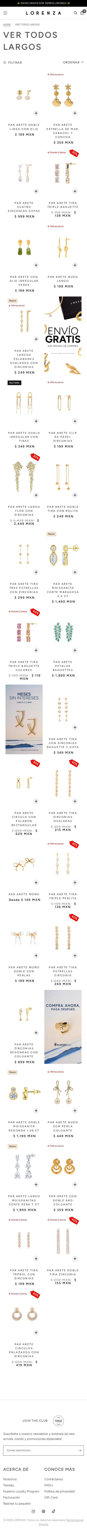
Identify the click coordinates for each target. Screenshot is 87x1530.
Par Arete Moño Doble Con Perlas (24, 971)
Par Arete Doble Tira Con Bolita (63, 508)
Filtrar (15, 62)
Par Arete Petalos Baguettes (63, 666)
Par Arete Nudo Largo (63, 278)
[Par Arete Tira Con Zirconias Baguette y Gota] (63, 709)
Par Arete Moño (24, 894)
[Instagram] (33, 1511)
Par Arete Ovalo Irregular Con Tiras (24, 436)
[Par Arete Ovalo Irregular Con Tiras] (24, 403)
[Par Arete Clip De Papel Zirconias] (63, 403)
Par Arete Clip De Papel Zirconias (63, 436)
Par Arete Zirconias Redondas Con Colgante (24, 1050)
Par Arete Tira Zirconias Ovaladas (63, 817)
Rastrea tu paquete (16, 1503)
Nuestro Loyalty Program (21, 1491)
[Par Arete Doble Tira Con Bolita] (63, 477)
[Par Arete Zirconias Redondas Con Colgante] (24, 1014)
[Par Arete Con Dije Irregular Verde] (24, 247)
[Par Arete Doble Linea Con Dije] (24, 95)
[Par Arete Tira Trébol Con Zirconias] (24, 1240)
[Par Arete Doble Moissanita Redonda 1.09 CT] (24, 1092)
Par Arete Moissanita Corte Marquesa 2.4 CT (63, 590)
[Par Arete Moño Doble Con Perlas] (24, 937)
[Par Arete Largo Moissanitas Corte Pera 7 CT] (24, 1166)
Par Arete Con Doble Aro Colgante (63, 1200)
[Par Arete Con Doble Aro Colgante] (63, 1166)
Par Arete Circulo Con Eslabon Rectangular (24, 819)
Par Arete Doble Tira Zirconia (63, 1272)
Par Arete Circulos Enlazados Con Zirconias (24, 1350)
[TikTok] (53, 1511)
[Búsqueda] (75, 13)
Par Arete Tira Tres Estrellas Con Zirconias (24, 587)
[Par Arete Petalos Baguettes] (63, 632)
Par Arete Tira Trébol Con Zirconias (24, 1274)
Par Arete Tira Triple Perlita (63, 896)
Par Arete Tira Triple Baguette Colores (24, 666)
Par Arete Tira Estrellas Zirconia (63, 971)
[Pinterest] (43, 1511)
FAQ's (48, 1485)
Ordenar (71, 62)
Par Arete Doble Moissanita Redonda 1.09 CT (24, 1126)
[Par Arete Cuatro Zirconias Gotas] (24, 173)
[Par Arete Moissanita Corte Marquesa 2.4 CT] (63, 554)
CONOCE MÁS (59, 1469)
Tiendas (8, 1485)
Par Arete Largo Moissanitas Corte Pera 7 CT (24, 1200)
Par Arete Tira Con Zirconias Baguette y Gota (63, 743)
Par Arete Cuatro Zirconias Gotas (24, 207)
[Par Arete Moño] (24, 864)
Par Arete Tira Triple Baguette (63, 205)
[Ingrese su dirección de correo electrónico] (79, 1451)
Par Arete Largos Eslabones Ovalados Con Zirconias (24, 359)
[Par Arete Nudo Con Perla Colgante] (63, 1092)
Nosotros (10, 1479)
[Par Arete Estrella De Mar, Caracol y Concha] (63, 95)
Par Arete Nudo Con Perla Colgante (63, 1126)
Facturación (11, 1497)
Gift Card (51, 1497)
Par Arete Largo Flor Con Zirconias (24, 510)
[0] (81, 13)
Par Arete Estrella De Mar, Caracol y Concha (62, 131)
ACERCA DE (16, 1469)
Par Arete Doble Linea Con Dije (24, 126)
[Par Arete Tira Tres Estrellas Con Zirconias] (24, 554)
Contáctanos (53, 1479)
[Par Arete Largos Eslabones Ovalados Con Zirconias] (24, 321)
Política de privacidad (59, 1491)
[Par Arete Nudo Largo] (63, 247)
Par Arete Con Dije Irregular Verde (24, 280)
